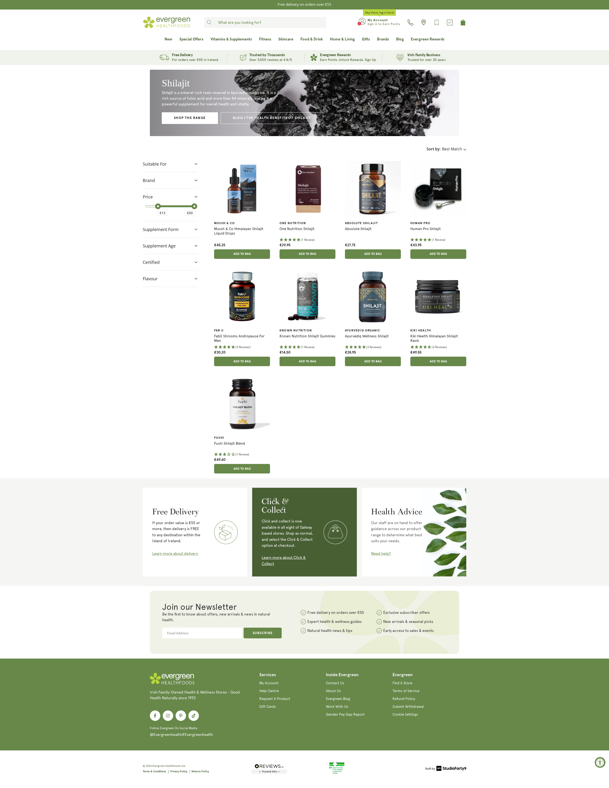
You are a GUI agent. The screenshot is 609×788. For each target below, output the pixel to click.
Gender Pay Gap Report (345, 714)
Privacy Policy (178, 771)
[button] (307, 239)
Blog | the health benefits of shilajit (272, 118)
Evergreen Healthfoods (166, 766)
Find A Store (402, 683)
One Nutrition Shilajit (297, 229)
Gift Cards (267, 706)
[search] (209, 22)
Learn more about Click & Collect (284, 560)
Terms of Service (406, 691)
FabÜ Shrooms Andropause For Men (239, 338)
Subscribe (263, 633)
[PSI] (337, 773)
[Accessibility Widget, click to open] (600, 762)
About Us (333, 691)
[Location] (424, 22)
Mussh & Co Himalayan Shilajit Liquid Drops (238, 231)
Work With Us (337, 706)
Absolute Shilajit (358, 229)
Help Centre (269, 691)
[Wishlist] (437, 22)
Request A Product (274, 699)
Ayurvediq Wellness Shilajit (367, 336)
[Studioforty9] (446, 769)
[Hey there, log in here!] (362, 22)
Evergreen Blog (338, 699)
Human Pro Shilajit (425, 229)
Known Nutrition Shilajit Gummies (307, 336)
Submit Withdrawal (408, 706)
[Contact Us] (410, 22)
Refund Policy (404, 699)
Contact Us (335, 683)
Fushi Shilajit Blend (229, 443)
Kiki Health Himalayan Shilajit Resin (434, 338)
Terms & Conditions (154, 771)
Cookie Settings (405, 714)
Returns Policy (200, 771)
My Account (269, 683)
